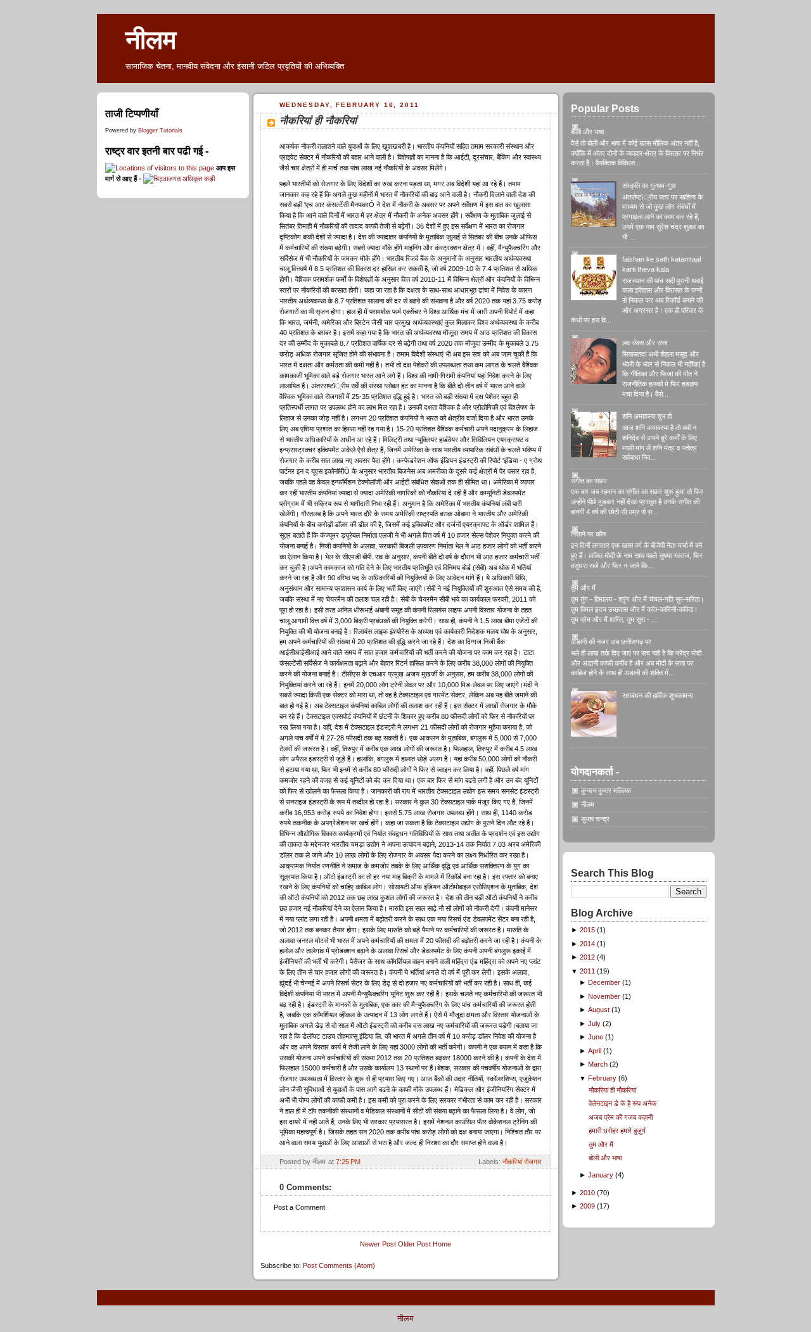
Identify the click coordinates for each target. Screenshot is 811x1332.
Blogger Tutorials (160, 130)
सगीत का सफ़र (589, 481)
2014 (588, 944)
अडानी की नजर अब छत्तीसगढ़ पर (611, 641)
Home (442, 1244)
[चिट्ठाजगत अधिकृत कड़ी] (179, 178)
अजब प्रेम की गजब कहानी (621, 1117)
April (595, 1051)
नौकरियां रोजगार (522, 1161)
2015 (588, 930)
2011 (588, 971)
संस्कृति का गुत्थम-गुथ (648, 185)
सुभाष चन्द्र (595, 819)
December (605, 982)
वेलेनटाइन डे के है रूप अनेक (622, 1103)
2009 (588, 1206)
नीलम (150, 39)
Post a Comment (299, 1207)
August (599, 1009)
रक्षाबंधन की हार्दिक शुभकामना (657, 695)
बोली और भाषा (587, 132)
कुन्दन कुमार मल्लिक (606, 790)
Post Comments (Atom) (339, 1265)
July (595, 1023)
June (596, 1037)
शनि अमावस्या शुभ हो (647, 416)
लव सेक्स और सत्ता (644, 342)
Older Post (414, 1244)
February (603, 1078)
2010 (588, 1192)
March (599, 1064)
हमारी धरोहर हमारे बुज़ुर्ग (617, 1130)
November (605, 996)
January (601, 1175)
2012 (588, 957)
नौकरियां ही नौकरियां (318, 121)
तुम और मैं (583, 588)
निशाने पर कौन (588, 534)
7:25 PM (348, 1161)
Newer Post (378, 1244)
